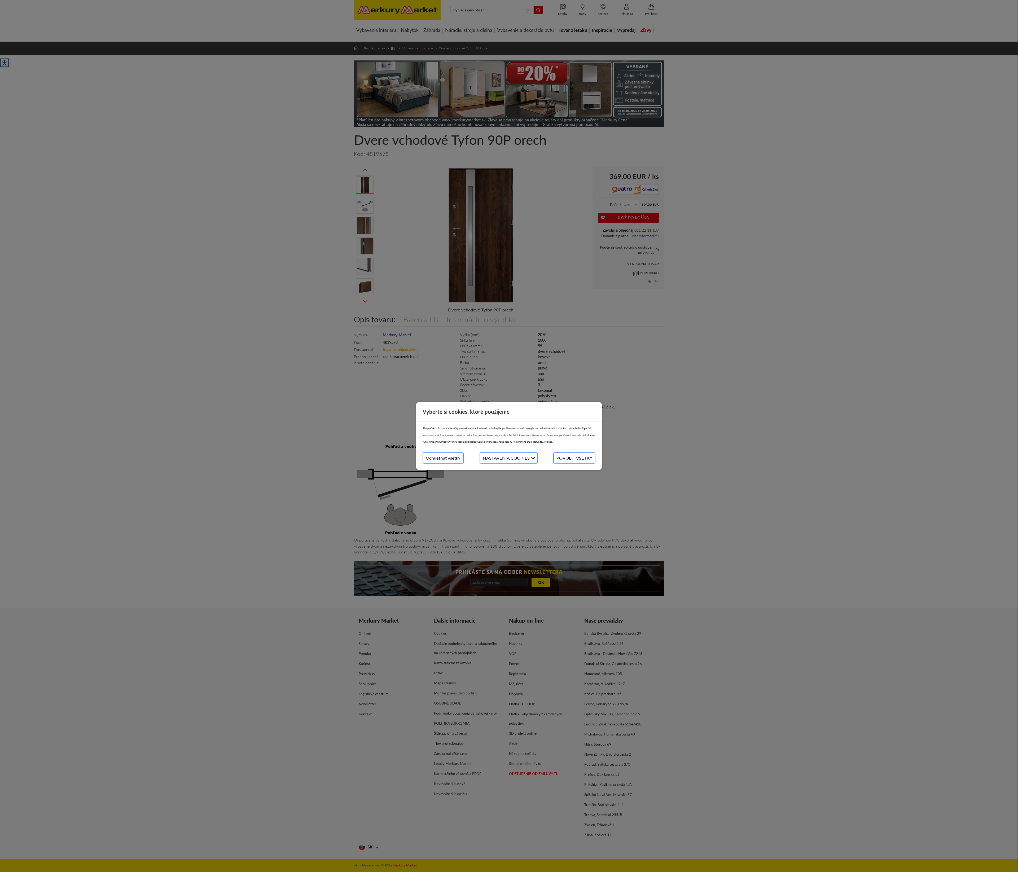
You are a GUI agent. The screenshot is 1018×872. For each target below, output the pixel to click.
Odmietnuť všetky (443, 458)
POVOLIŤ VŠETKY (574, 458)
